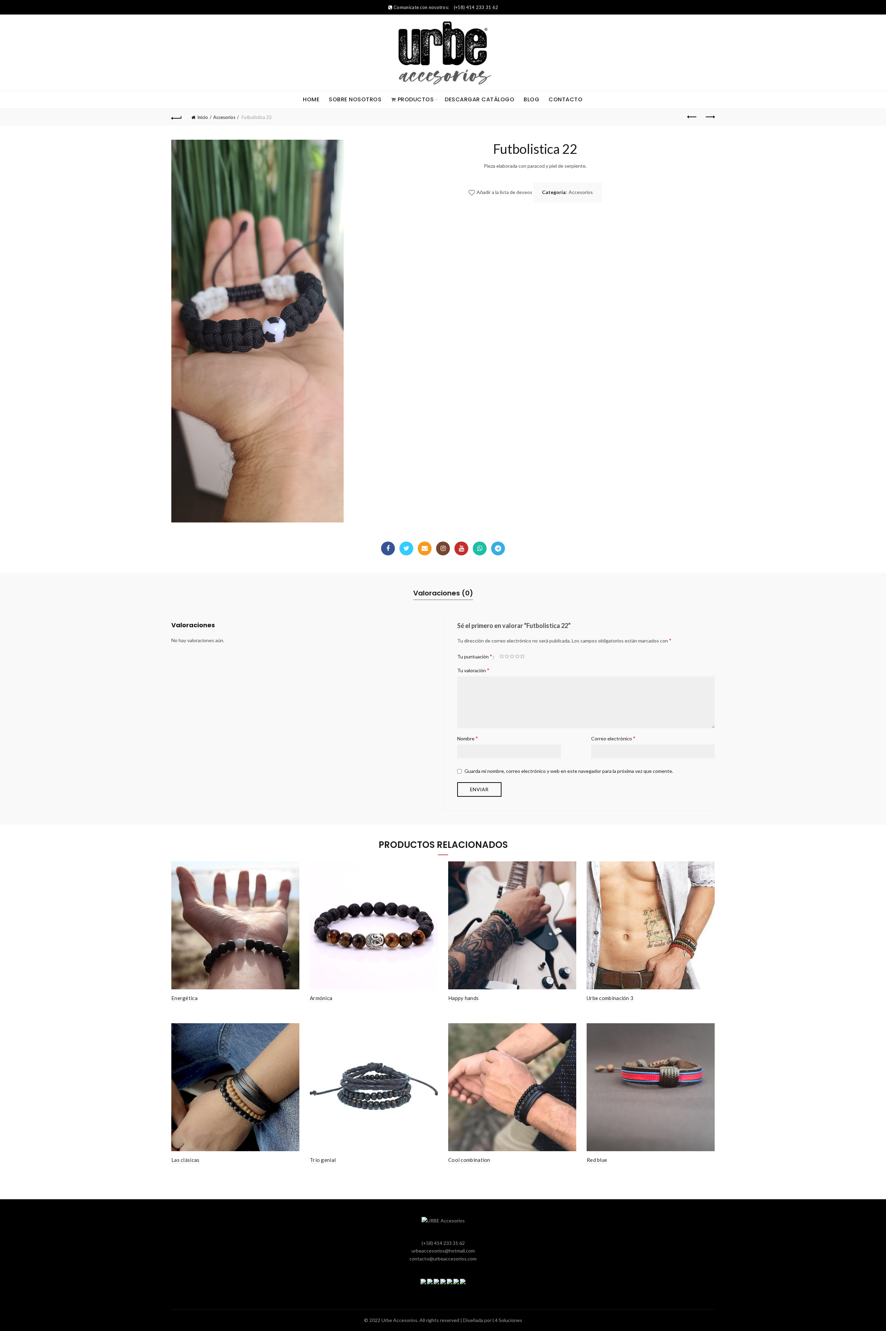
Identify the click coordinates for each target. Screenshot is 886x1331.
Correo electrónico (613, 738)
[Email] (425, 548)
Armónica (321, 998)
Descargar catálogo (479, 99)
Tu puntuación (474, 656)
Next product (709, 117)
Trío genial (323, 1160)
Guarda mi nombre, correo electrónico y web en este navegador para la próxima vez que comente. (568, 771)
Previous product (692, 117)
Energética (184, 998)
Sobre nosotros (355, 99)
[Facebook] (388, 548)
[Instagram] (443, 548)
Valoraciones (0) (443, 593)
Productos (416, 99)
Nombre (467, 738)
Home (311, 99)
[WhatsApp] (480, 548)
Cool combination (469, 1160)
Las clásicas (185, 1160)
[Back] (176, 117)
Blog (531, 99)
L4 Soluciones (507, 1320)
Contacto (565, 99)
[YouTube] (461, 548)
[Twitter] (406, 548)
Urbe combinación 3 (610, 998)
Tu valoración (473, 670)
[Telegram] (498, 548)
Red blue (597, 1160)
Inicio (202, 117)
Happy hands (463, 998)
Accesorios (224, 117)
